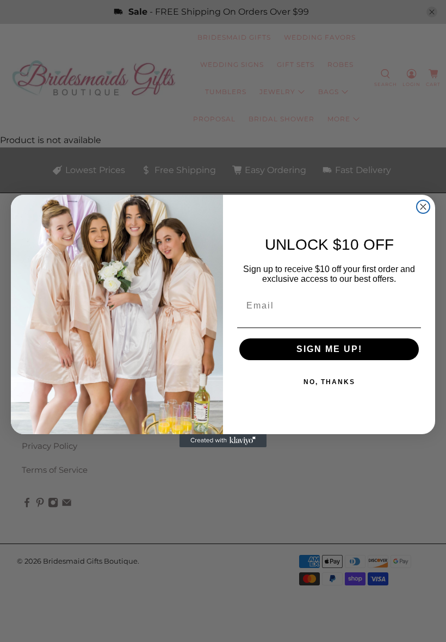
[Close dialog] (423, 206)
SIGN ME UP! (329, 349)
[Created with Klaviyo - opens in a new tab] (223, 440)
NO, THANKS (329, 382)
